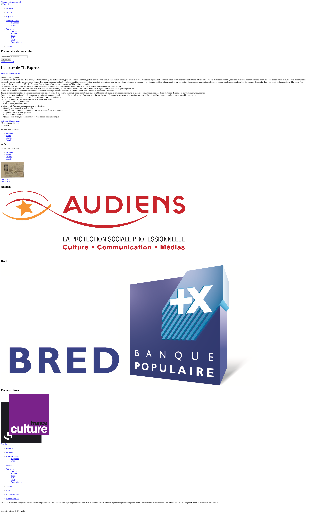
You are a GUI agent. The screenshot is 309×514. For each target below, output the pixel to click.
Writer (8, 490)
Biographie (15, 23)
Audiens (14, 33)
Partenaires (10, 29)
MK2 (13, 40)
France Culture (16, 42)
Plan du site (5, 444)
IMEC (13, 36)
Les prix (9, 12)
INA (12, 38)
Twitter (11, 62)
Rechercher (5, 57)
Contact (9, 46)
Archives (9, 8)
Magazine (9, 16)
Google (8, 140)
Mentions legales (12, 499)
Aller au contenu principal (11, 2)
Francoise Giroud (12, 21)
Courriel (9, 138)
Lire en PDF (6, 179)
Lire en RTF (5, 181)
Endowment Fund (13, 494)
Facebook (4, 62)
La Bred (14, 31)
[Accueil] (5, 4)
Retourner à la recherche (10, 73)
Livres (13, 25)
